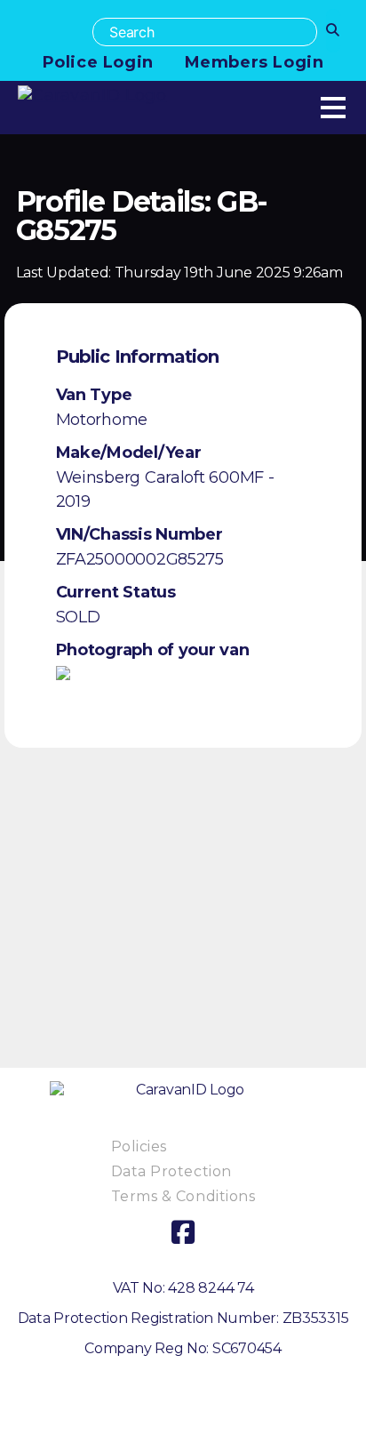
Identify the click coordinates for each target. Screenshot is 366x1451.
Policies (139, 1146)
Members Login (254, 62)
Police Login (98, 62)
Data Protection (171, 1171)
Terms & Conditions (183, 1196)
